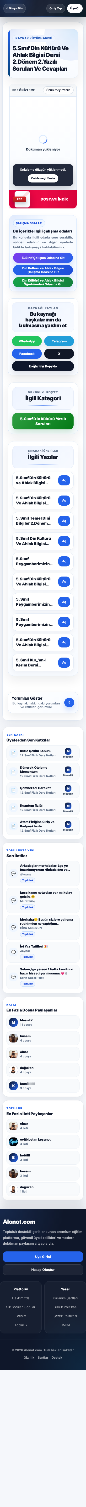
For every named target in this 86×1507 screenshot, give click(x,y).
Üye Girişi (43, 1257)
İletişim (21, 1316)
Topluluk (27, 880)
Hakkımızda (21, 1298)
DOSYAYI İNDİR (54, 199)
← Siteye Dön (14, 8)
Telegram (59, 341)
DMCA (65, 1325)
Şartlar (43, 1357)
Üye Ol (75, 8)
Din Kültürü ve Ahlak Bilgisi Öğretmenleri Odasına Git (43, 282)
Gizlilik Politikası (65, 1307)
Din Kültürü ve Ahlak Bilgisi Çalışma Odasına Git (43, 270)
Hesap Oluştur (43, 1270)
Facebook (27, 354)
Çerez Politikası (65, 1316)
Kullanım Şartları (65, 1298)
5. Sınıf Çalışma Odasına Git (43, 258)
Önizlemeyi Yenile (58, 90)
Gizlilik (29, 1357)
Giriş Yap (55, 8)
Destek (57, 1357)
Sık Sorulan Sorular (20, 1307)
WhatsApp (27, 341)
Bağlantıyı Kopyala (43, 366)
